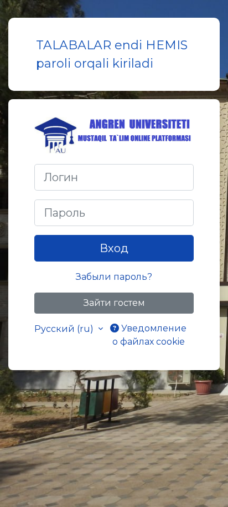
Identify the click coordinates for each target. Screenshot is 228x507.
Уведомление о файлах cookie (149, 335)
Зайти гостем (114, 303)
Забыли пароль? (114, 277)
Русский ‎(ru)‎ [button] (65, 329)
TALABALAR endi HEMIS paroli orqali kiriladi (112, 54)
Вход (114, 248)
